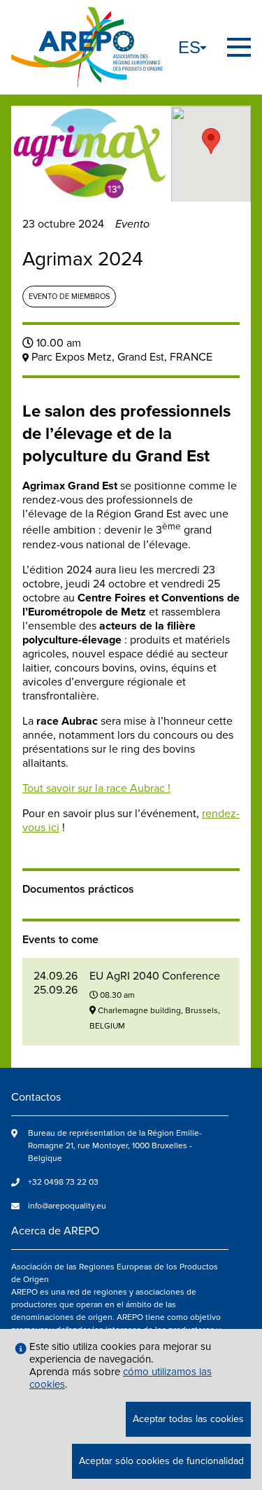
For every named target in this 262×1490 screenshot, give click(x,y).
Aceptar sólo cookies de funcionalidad (161, 1461)
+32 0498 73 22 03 (63, 1182)
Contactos (36, 1097)
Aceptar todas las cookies (188, 1419)
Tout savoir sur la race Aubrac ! (96, 788)
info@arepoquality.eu (67, 1206)
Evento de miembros (69, 296)
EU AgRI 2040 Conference (154, 976)
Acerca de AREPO (55, 1231)
